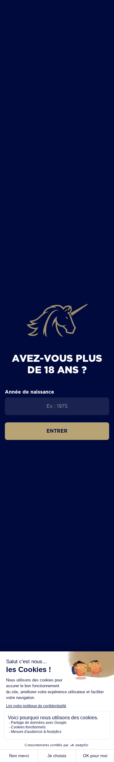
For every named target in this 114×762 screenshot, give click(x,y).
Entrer (57, 431)
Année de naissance (29, 391)
